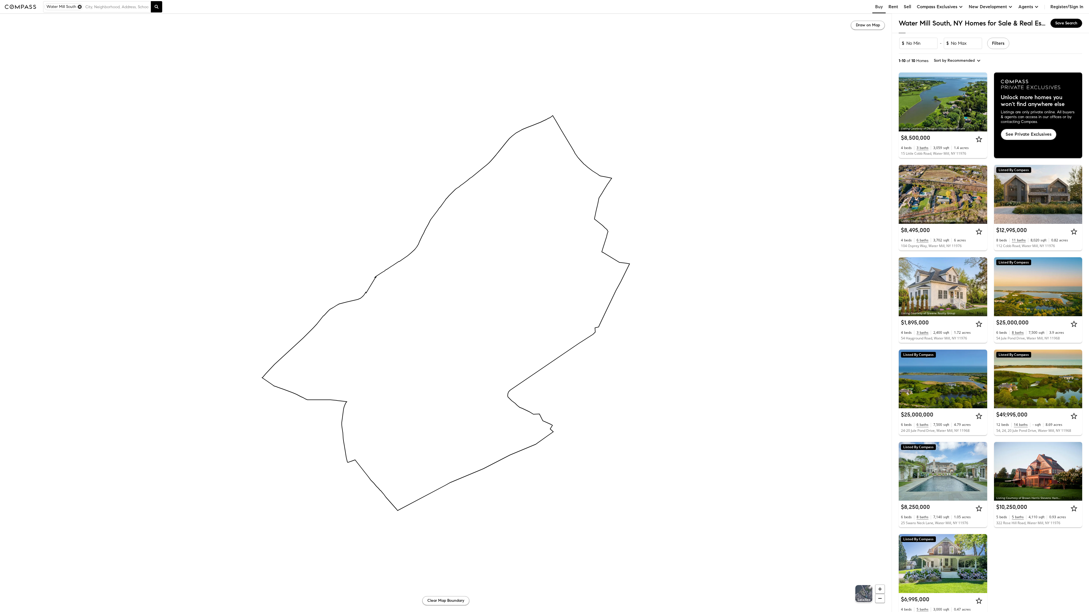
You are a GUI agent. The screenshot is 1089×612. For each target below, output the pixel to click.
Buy (879, 6)
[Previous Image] (905, 102)
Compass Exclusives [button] (937, 6)
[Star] (979, 139)
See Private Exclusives (1029, 134)
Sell (907, 6)
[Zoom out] (880, 598)
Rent (893, 6)
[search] (156, 6)
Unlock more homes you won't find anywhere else (1033, 101)
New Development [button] (988, 6)
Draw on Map (868, 25)
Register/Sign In (1066, 6)
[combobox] (117, 6)
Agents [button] (1025, 6)
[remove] (79, 7)
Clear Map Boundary (445, 600)
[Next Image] (980, 102)
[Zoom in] (880, 589)
